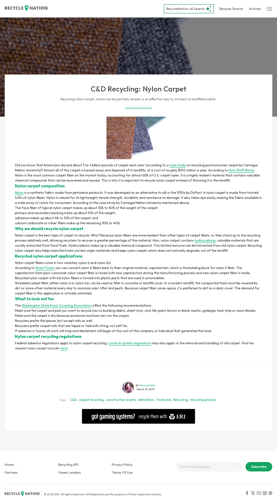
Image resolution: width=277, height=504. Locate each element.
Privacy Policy (122, 464)
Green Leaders (69, 472)
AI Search (185, 9)
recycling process (203, 400)
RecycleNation (177, 9)
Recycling (180, 400)
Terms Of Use (122, 472)
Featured (164, 400)
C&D (73, 400)
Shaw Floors (44, 268)
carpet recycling (91, 400)
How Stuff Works (241, 170)
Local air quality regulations (129, 343)
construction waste (120, 400)
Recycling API (68, 464)
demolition (146, 400)
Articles (255, 9)
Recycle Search (231, 9)
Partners (11, 472)
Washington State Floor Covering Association (57, 305)
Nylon (19, 192)
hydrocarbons (205, 240)
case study (177, 165)
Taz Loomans (147, 385)
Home (9, 464)
